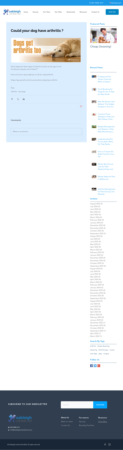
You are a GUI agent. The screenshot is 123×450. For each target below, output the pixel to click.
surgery (106, 353)
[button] (83, 12)
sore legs (21, 91)
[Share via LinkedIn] (24, 99)
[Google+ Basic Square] (98, 365)
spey (100, 353)
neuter (112, 350)
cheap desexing (103, 346)
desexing (93, 350)
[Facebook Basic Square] (91, 365)
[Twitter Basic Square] (95, 365)
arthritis (14, 91)
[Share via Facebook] (12, 99)
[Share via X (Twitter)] (18, 99)
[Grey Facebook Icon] (105, 444)
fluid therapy (103, 350)
